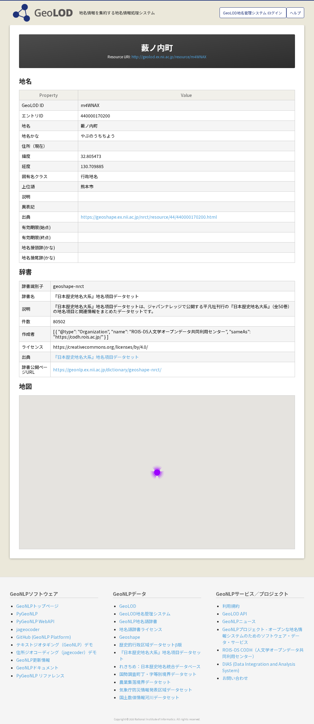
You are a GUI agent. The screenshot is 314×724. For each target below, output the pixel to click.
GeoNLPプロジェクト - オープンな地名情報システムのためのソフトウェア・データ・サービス (262, 635)
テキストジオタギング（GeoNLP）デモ (54, 645)
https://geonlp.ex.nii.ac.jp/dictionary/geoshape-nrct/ (107, 369)
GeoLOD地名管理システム (144, 614)
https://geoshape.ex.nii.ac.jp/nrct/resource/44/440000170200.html (149, 217)
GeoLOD (127, 606)
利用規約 (230, 606)
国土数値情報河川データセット (149, 697)
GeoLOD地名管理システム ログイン (253, 12)
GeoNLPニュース (239, 621)
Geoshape (129, 637)
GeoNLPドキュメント (37, 668)
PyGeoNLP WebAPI (35, 621)
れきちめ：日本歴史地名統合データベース (160, 666)
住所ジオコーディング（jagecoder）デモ (56, 652)
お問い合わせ (235, 678)
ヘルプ (295, 12)
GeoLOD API (234, 614)
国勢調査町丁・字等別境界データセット (158, 674)
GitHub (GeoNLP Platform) (43, 637)
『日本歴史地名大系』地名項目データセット (96, 357)
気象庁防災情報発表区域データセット (155, 690)
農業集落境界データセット (145, 682)
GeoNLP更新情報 (33, 660)
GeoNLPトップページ (37, 606)
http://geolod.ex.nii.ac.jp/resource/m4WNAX (169, 56)
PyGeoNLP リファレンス (40, 675)
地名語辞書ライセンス (140, 629)
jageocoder (28, 629)
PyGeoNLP (27, 614)
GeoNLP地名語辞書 (138, 621)
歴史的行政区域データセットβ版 (150, 645)
